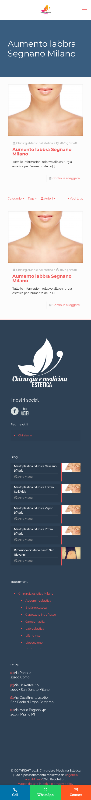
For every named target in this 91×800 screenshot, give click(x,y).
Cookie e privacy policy (56, 784)
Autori (48, 198)
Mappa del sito (28, 784)
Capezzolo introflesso (40, 614)
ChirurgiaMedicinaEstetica (34, 143)
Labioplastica (34, 628)
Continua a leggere (66, 178)
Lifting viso (33, 635)
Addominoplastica (38, 600)
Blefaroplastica (36, 607)
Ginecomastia (35, 621)
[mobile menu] (85, 9)
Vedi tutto (76, 198)
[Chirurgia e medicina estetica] (45, 9)
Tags (31, 198)
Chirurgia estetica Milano (35, 593)
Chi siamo (25, 435)
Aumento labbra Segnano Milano (41, 152)
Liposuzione (34, 642)
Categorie (15, 198)
